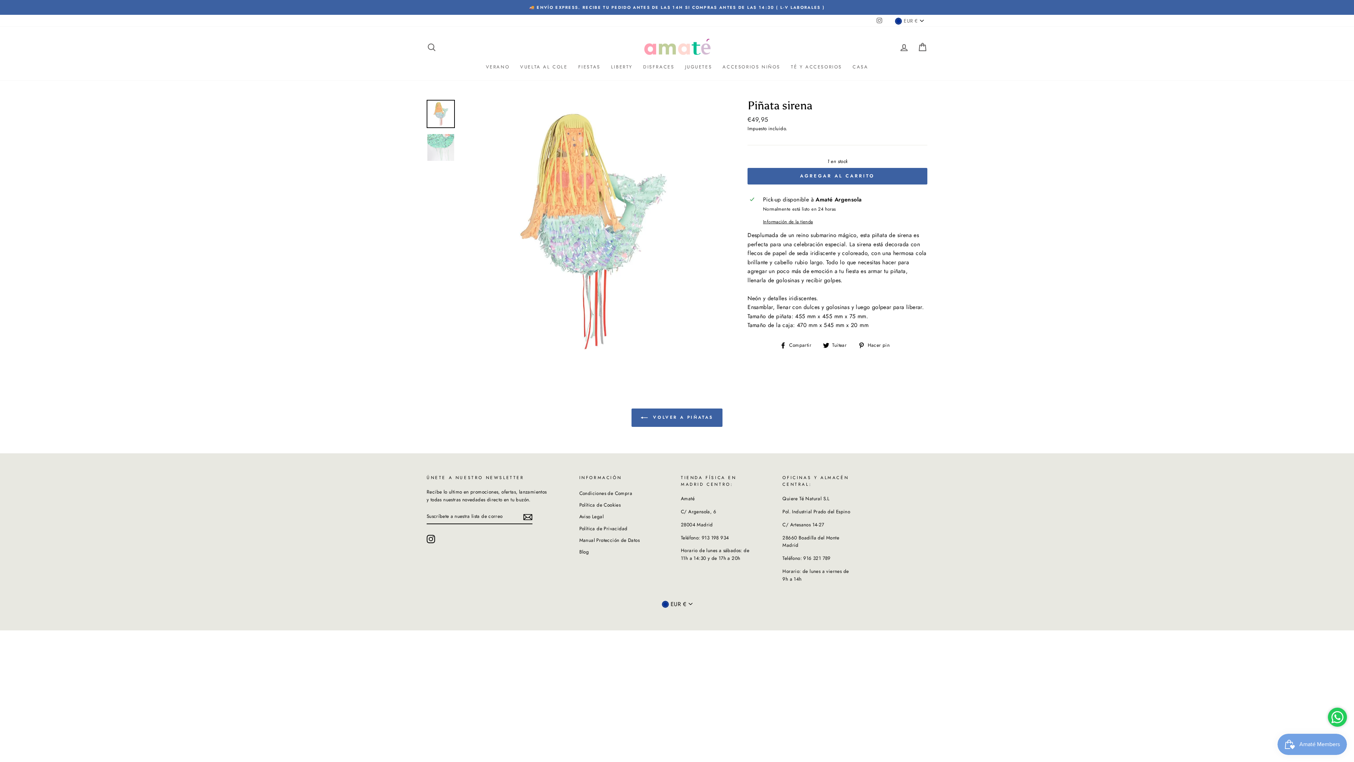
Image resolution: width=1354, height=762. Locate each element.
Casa (860, 67)
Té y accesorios (816, 67)
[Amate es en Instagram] (431, 539)
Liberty (622, 67)
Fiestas (589, 67)
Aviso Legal (591, 516)
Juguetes (698, 67)
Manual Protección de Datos (609, 540)
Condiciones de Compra (605, 493)
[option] (677, 7)
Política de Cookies (600, 504)
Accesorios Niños (751, 67)
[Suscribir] (527, 516)
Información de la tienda (788, 221)
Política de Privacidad (603, 528)
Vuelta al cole (543, 67)
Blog (584, 551)
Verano (498, 67)
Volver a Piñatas (682, 417)
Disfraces (658, 67)
